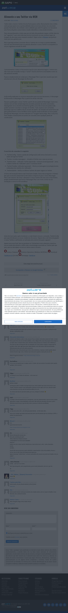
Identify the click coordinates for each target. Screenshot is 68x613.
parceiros (19, 295)
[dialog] (34, 306)
